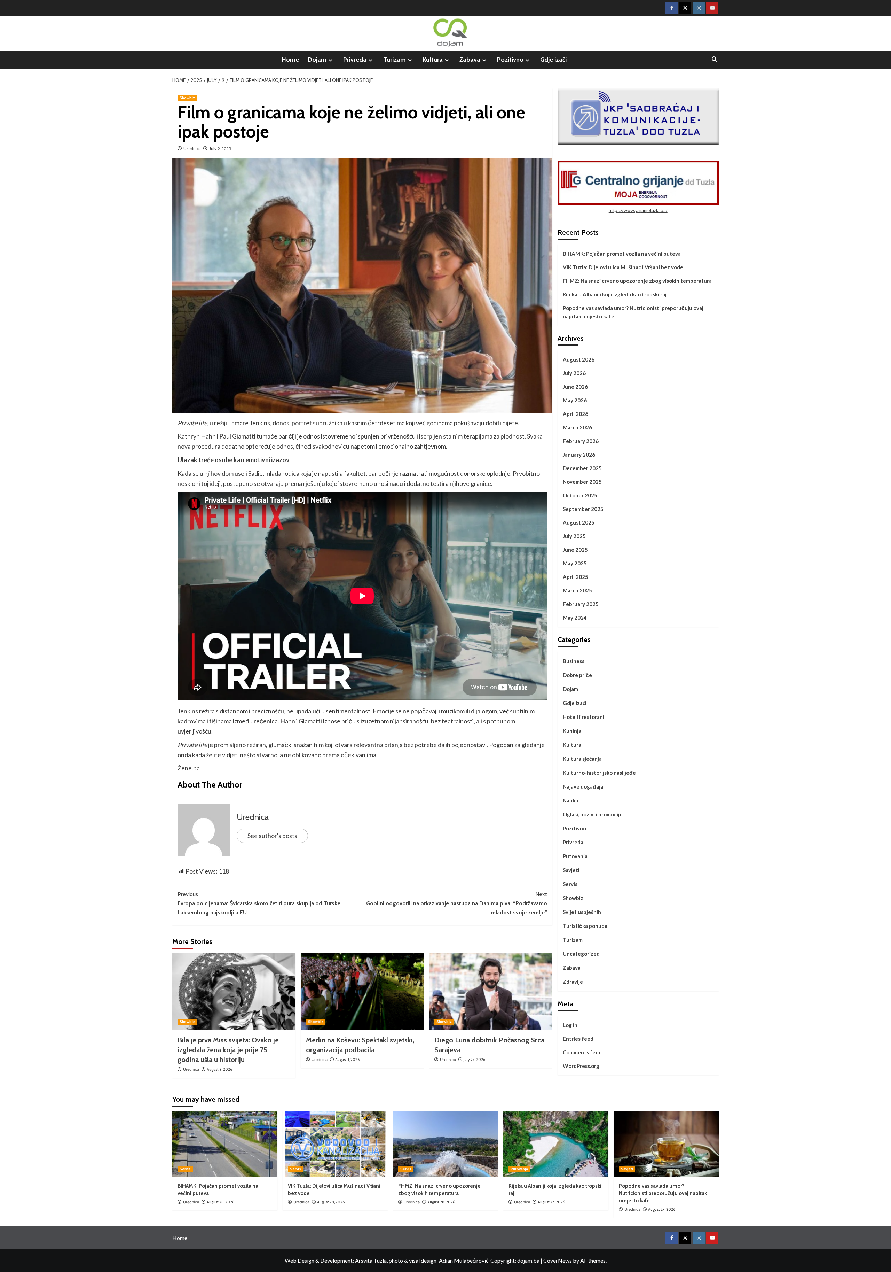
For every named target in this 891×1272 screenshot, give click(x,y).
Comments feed (582, 1052)
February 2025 (581, 604)
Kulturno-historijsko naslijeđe (599, 772)
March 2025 (577, 590)
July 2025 (574, 536)
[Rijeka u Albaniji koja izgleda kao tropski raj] (555, 1144)
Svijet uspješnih (582, 912)
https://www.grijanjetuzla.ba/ (638, 210)
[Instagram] (699, 8)
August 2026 (578, 359)
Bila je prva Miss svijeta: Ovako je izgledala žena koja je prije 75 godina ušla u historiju (228, 1050)
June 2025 (575, 549)
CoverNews (557, 1260)
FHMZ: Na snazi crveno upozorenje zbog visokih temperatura (637, 281)
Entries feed (578, 1039)
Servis (570, 884)
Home (290, 59)
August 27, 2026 (551, 1202)
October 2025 (580, 495)
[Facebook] (671, 8)
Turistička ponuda (585, 926)
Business (573, 661)
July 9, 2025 (220, 148)
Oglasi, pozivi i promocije (593, 814)
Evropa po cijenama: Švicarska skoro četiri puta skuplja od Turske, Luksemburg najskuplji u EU (260, 903)
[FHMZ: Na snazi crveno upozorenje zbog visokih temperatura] (445, 1144)
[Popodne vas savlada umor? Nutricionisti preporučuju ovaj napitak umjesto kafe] (666, 1144)
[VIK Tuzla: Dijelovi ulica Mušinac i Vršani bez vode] (335, 1144)
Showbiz (187, 97)
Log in (570, 1025)
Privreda (354, 59)
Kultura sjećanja (582, 758)
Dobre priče (577, 675)
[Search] (714, 59)
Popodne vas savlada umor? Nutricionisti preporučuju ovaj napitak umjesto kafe (633, 312)
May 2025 (575, 563)
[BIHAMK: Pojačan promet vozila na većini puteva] (224, 1144)
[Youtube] (712, 8)
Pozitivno (510, 59)
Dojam (317, 59)
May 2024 (575, 617)
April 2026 (575, 414)
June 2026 (575, 386)
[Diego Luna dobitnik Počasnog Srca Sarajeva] (490, 991)
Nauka (570, 800)
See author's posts (272, 835)
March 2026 (577, 427)
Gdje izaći (553, 59)
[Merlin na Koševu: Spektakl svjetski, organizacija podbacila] (362, 991)
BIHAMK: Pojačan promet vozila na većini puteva (622, 253)
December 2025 (582, 468)
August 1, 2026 (347, 1059)
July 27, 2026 (474, 1059)
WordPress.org (581, 1066)
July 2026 (574, 373)
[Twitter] (685, 8)
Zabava (469, 59)
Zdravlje (573, 981)
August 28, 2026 (220, 1202)
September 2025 (583, 509)
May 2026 (575, 400)
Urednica (192, 148)
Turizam (394, 59)
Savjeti (571, 870)
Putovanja (575, 856)
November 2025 (582, 482)
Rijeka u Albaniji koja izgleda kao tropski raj (615, 294)
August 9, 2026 (219, 1069)
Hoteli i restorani (583, 717)
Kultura (433, 59)
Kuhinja (572, 731)
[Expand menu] (330, 60)
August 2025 (578, 522)
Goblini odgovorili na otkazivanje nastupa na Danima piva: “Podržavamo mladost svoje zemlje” (456, 903)
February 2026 (581, 441)
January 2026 (579, 454)
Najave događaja (583, 786)
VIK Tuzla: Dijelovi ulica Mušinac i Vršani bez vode (623, 267)
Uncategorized (581, 954)
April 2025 (575, 577)
